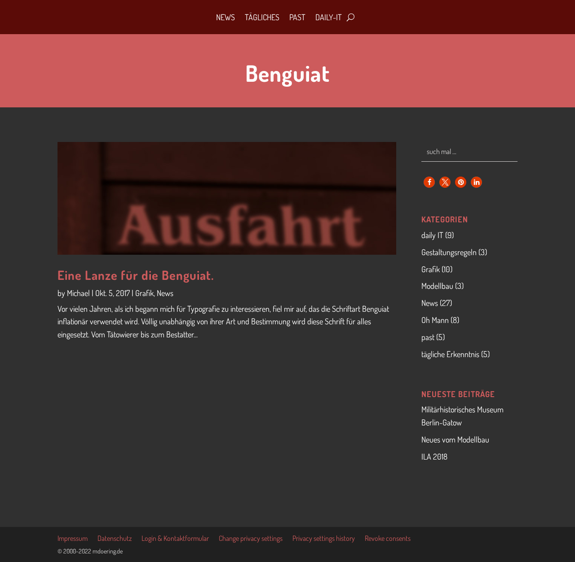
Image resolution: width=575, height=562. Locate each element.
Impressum (73, 539)
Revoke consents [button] (388, 539)
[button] (429, 182)
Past (297, 17)
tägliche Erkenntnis (450, 354)
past (427, 337)
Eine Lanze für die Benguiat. (136, 275)
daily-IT (328, 17)
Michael (78, 293)
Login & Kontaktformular (175, 539)
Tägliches (262, 17)
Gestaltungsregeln (449, 252)
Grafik (144, 293)
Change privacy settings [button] (251, 539)
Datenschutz (114, 539)
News (225, 17)
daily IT (432, 235)
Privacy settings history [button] (323, 539)
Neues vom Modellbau (455, 439)
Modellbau (437, 286)
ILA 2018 (434, 456)
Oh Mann (435, 320)
